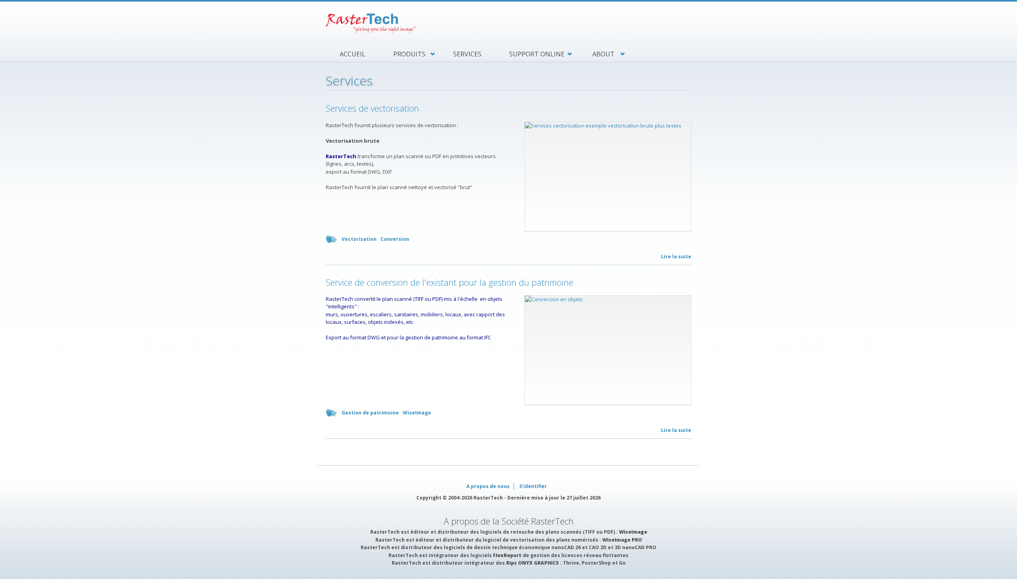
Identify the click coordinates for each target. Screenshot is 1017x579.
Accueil (352, 54)
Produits (409, 54)
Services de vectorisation (372, 108)
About (603, 54)
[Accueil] (508, 23)
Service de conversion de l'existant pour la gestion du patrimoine (449, 282)
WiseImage (417, 412)
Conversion (395, 239)
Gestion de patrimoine (370, 412)
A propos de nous (488, 486)
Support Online (537, 54)
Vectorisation (359, 239)
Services (467, 54)
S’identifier (533, 486)
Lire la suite (676, 256)
